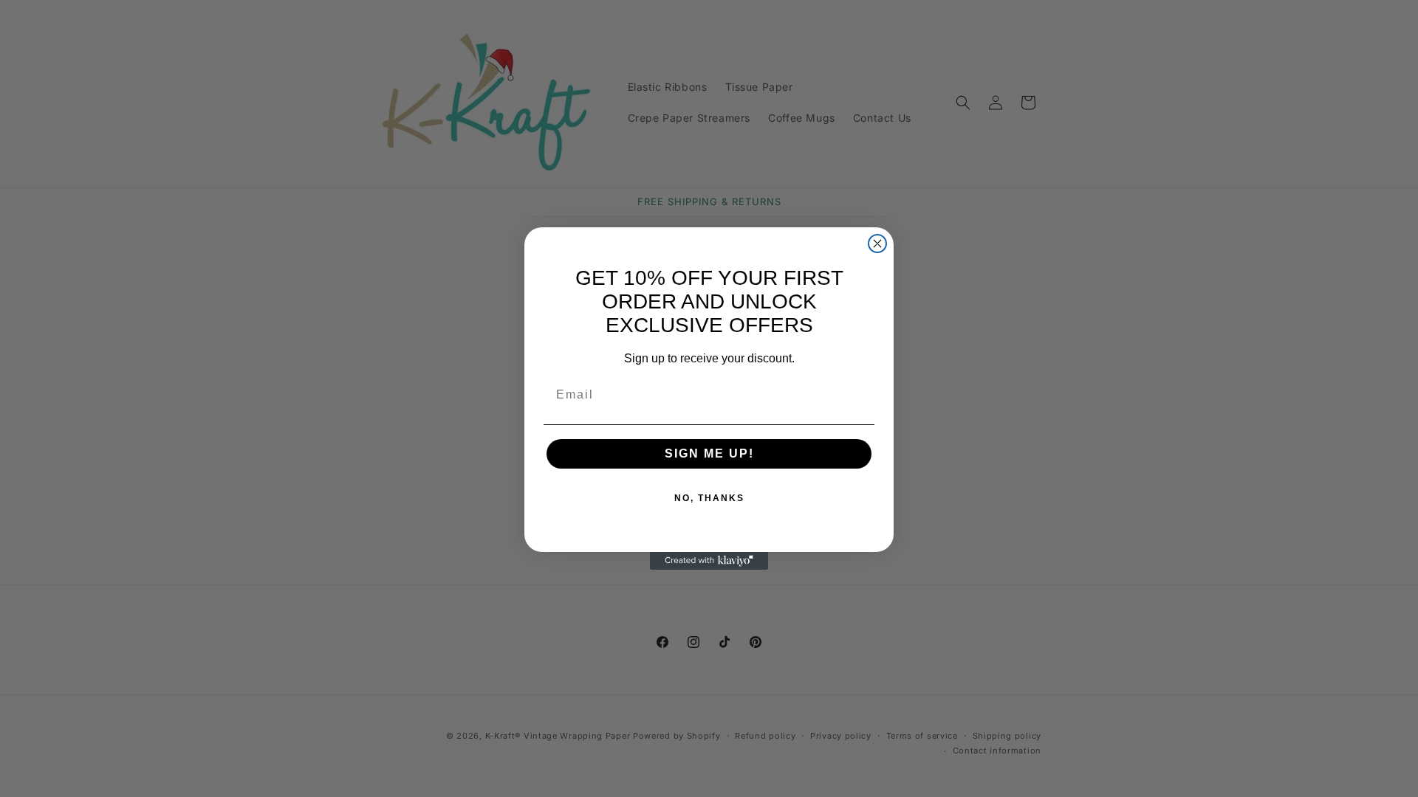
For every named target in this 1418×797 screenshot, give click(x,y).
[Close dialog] (877, 243)
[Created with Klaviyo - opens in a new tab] (709, 561)
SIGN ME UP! (709, 453)
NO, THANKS (709, 498)
